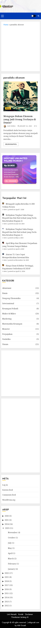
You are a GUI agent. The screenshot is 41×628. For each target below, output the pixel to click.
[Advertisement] (20, 48)
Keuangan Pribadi (10, 308)
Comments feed (9, 495)
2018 (7, 581)
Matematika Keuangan (12, 324)
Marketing (7, 318)
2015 (7, 593)
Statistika (6, 339)
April (10, 553)
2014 (7, 597)
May (10, 548)
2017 (7, 585)
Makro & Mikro (9, 313)
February (12, 563)
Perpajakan (7, 334)
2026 (7, 516)
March (11, 558)
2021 (7, 577)
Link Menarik (12, 614)
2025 (7, 520)
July (9, 543)
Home (5, 24)
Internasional (8, 303)
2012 (7, 605)
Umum (5, 344)
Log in (5, 485)
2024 (7, 524)
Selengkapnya (11, 144)
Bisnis (8, 108)
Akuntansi (6, 288)
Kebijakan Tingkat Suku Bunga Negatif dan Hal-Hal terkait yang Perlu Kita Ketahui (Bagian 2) (19, 218)
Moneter (6, 329)
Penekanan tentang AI (19, 617)
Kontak (20, 614)
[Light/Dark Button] (33, 16)
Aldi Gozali (11, 126)
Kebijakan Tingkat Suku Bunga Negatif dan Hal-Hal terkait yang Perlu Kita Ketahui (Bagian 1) (19, 232)
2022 (7, 573)
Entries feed (7, 490)
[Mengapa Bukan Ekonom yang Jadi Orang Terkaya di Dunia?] (20, 96)
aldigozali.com (33, 622)
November (12, 532)
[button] (2, 16)
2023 (7, 528)
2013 (7, 601)
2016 (7, 589)
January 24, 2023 (26, 126)
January (11, 569)
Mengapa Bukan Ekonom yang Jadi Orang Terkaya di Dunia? (19, 119)
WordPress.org (8, 500)
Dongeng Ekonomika (11, 298)
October (11, 537)
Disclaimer (29, 614)
